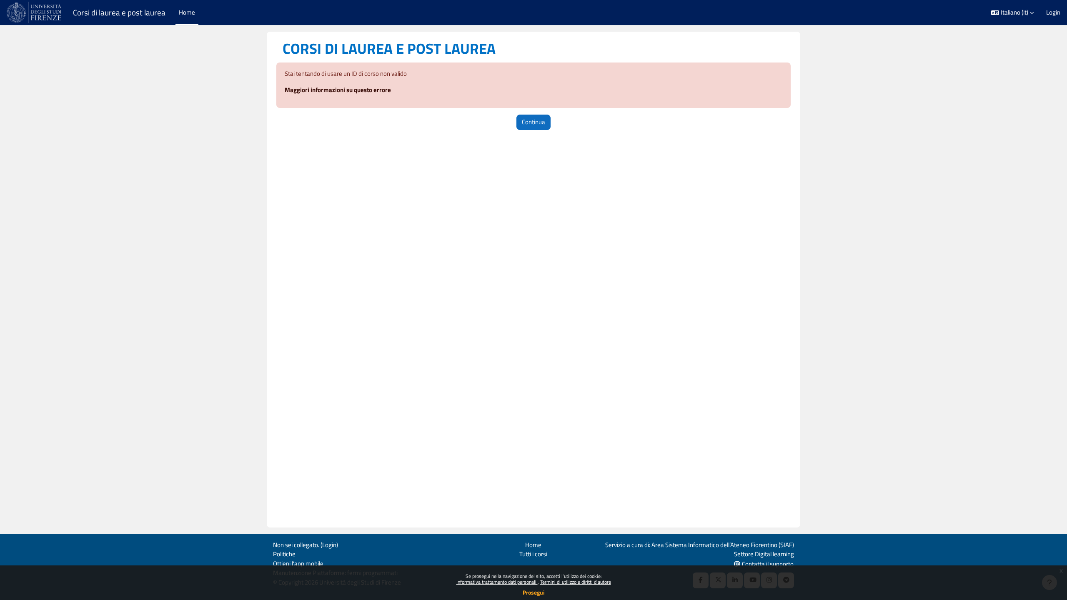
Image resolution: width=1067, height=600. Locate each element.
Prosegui (534, 592)
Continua (533, 122)
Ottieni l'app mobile (298, 563)
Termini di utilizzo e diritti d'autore (575, 582)
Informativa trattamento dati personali (497, 582)
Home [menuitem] (187, 12)
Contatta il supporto (767, 564)
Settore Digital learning (764, 554)
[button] (1012, 13)
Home (533, 545)
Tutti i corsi (533, 554)
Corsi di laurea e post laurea (119, 12)
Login (1053, 12)
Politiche (284, 554)
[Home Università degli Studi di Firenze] (35, 12)
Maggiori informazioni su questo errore (338, 90)
